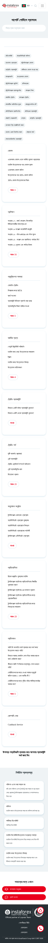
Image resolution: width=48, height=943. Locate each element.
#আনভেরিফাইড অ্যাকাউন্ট (14, 139)
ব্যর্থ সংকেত (12, 296)
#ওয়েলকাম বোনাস (22, 77)
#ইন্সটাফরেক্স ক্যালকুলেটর (13, 90)
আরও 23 (13, 616)
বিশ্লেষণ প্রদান (13, 474)
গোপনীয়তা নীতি (24, 923)
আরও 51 (13, 254)
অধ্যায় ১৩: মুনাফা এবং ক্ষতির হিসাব (20, 245)
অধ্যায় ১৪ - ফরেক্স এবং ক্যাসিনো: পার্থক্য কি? (23, 239)
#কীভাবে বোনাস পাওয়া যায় (30, 70)
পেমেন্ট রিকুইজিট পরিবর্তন (16, 346)
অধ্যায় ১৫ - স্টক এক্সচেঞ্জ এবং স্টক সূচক (22, 234)
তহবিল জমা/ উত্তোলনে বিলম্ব (18, 362)
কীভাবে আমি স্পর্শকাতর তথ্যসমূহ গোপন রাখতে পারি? (23, 665)
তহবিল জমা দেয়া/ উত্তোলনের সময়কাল (21, 352)
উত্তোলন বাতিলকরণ (15, 367)
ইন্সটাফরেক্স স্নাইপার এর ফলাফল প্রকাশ (21, 590)
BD (28, 6)
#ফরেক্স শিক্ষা (30, 90)
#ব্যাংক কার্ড (30, 132)
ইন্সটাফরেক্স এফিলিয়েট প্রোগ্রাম (18, 536)
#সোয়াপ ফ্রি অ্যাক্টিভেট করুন (15, 125)
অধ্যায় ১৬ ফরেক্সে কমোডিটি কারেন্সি (20, 229)
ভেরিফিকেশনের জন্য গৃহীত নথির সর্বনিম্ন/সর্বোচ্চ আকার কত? (24, 682)
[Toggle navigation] (42, 5)
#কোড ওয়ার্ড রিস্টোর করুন (14, 132)
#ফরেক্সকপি (9, 77)
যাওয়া (12, 423)
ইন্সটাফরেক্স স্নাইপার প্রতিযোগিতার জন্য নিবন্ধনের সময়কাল (21, 605)
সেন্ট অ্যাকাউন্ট (12, 459)
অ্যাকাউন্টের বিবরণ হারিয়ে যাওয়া (18, 306)
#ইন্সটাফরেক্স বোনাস (27, 63)
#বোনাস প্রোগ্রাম (11, 63)
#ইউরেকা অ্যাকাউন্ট (31, 111)
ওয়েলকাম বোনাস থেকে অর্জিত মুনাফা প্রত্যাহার (24, 159)
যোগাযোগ (24, 927)
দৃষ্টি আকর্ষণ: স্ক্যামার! (15, 454)
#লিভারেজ (25, 84)
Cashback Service (15, 724)
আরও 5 (13, 316)
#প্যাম (23, 118)
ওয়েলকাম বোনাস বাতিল (15, 170)
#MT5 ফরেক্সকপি (11, 118)
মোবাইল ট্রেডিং (13, 285)
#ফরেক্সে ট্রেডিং (24, 97)
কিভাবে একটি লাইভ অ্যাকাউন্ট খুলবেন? (21, 408)
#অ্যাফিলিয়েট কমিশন (23, 56)
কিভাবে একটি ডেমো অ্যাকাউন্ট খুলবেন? (21, 413)
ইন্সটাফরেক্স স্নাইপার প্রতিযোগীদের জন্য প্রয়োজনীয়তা (21, 597)
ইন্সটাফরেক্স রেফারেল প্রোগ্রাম (18, 515)
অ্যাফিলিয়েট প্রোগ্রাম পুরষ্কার (18, 520)
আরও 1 (13, 190)
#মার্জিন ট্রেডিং (10, 97)
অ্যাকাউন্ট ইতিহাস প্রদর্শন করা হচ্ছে (20, 301)
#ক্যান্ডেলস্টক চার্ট (31, 104)
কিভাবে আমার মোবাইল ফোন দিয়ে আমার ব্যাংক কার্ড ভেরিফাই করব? (23, 657)
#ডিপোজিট (9, 56)
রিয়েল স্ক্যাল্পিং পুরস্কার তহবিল (18, 576)
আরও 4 (13, 377)
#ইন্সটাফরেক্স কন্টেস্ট (12, 84)
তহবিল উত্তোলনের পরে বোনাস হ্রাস (20, 165)
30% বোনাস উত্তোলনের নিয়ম (18, 180)
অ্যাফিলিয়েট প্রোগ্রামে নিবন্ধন (18, 525)
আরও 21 (13, 484)
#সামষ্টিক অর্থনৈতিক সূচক (13, 104)
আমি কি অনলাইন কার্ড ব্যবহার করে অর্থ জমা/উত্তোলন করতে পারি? (23, 649)
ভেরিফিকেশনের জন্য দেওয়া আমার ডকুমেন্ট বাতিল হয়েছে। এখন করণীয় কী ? (22, 674)
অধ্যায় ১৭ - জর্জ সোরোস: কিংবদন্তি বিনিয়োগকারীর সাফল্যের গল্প (20, 222)
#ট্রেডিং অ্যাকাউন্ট (11, 70)
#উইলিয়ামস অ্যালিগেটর (13, 111)
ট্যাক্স (9, 357)
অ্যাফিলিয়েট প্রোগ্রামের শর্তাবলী (19, 531)
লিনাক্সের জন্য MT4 (15, 290)
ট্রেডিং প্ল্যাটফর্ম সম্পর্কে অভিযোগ (19, 464)
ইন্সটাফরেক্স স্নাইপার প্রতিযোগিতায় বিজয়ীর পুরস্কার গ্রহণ (22, 583)
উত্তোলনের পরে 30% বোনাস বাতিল (20, 175)
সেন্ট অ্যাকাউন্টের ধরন (15, 469)
